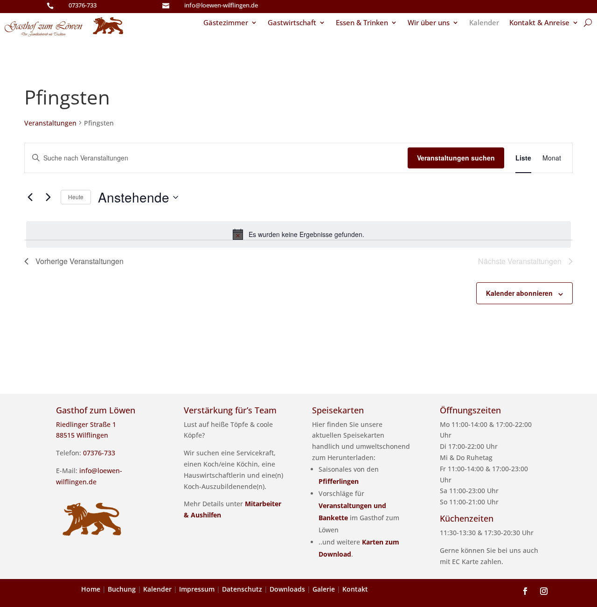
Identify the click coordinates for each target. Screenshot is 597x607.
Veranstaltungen (50, 123)
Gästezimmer (225, 23)
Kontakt (355, 589)
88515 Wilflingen (82, 435)
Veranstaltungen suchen (456, 157)
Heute (75, 197)
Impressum (197, 589)
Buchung (122, 589)
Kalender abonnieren (519, 293)
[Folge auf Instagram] (543, 591)
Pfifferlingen (339, 481)
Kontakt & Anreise (539, 23)
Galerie (323, 589)
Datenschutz (242, 589)
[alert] (298, 234)
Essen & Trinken (362, 23)
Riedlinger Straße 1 (86, 424)
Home (90, 589)
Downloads (287, 589)
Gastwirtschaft (292, 23)
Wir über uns (429, 23)
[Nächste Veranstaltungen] (48, 197)
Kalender (484, 23)
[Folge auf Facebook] (525, 591)
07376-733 (83, 5)
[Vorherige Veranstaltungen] (29, 197)
